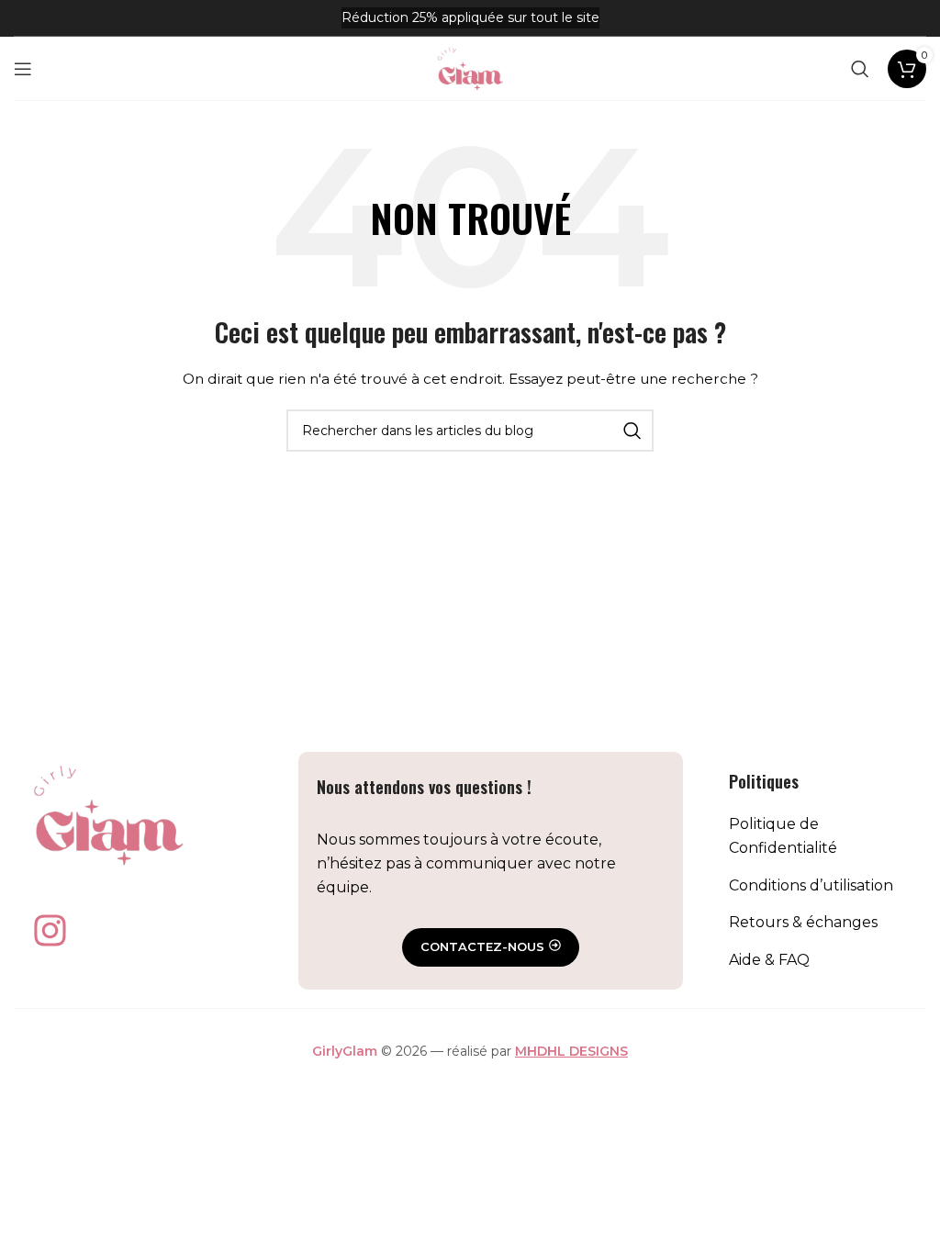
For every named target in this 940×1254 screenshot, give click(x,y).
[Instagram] (49, 931)
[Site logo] (470, 67)
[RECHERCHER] (632, 430)
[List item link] (818, 835)
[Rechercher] (860, 68)
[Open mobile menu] (23, 68)
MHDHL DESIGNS (571, 1051)
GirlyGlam (344, 1051)
